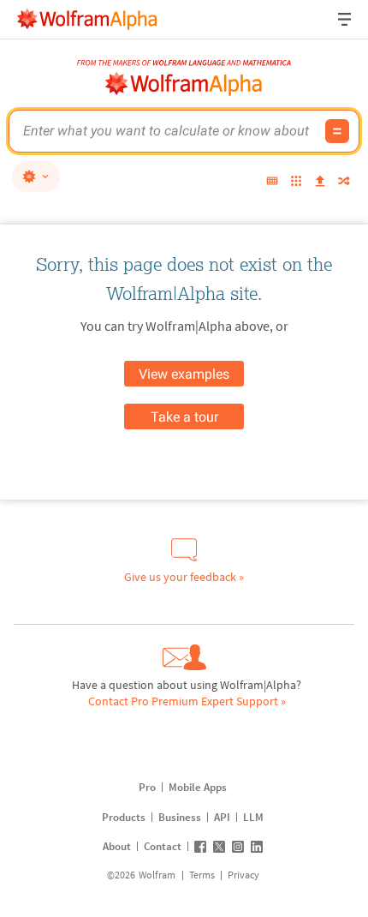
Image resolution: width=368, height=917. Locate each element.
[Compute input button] (337, 131)
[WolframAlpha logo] (184, 84)
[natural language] (36, 176)
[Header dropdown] (345, 19)
